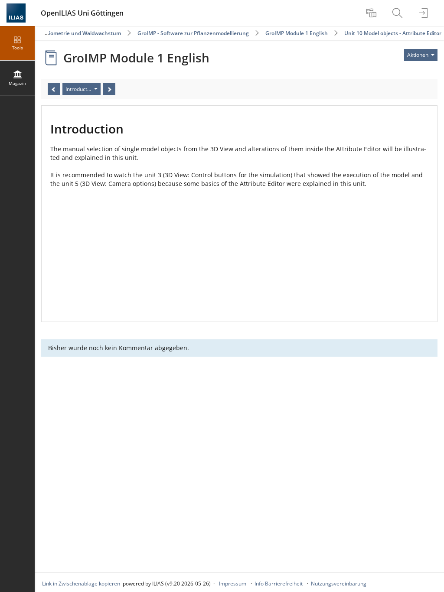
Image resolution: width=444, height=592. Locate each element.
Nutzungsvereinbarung (338, 583)
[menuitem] (372, 13)
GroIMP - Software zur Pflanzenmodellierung (193, 33)
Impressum (232, 583)
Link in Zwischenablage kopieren (81, 583)
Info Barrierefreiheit (279, 583)
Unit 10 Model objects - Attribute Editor (392, 33)
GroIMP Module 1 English (296, 33)
